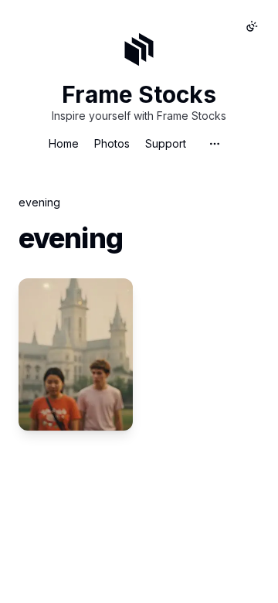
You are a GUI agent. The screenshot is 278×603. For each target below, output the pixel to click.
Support (165, 143)
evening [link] (39, 202)
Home (64, 143)
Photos (112, 143)
